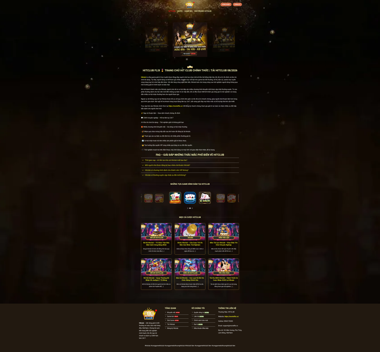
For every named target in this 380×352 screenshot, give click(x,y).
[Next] (234, 199)
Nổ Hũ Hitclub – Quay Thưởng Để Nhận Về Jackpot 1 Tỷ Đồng (156, 279)
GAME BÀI (188, 11)
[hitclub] (190, 4)
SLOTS (180, 11)
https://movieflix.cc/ (176, 106)
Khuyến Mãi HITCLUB (202, 11)
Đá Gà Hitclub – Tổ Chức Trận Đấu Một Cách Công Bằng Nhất (156, 244)
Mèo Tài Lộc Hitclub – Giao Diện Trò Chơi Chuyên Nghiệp (224, 244)
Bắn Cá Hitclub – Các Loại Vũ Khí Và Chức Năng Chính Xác (190, 279)
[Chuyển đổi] (143, 160)
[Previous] (145, 199)
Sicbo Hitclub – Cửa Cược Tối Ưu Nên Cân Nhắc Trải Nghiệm (190, 244)
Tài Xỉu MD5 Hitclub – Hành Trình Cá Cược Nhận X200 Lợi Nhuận (224, 279)
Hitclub (172, 11)
